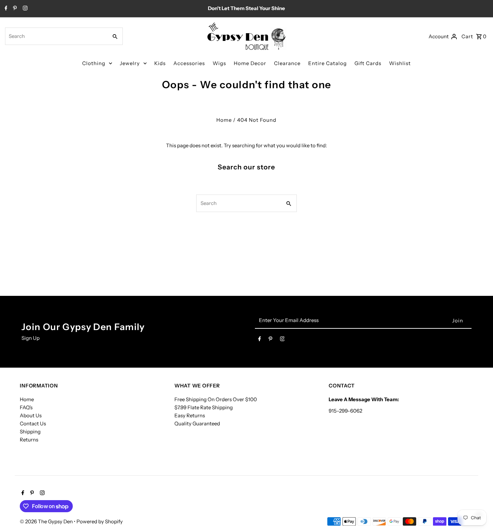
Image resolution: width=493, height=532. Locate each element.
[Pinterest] (14, 8)
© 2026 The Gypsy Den (47, 521)
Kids (160, 63)
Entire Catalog (327, 63)
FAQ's (26, 407)
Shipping (30, 431)
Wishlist (400, 63)
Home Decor (250, 63)
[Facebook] (5, 8)
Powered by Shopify (99, 521)
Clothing (93, 63)
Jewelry (130, 63)
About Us (31, 415)
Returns (29, 439)
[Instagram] (24, 8)
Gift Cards (367, 63)
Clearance (287, 63)
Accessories (189, 63)
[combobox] (55, 36)
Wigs (219, 63)
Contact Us (33, 423)
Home (224, 120)
